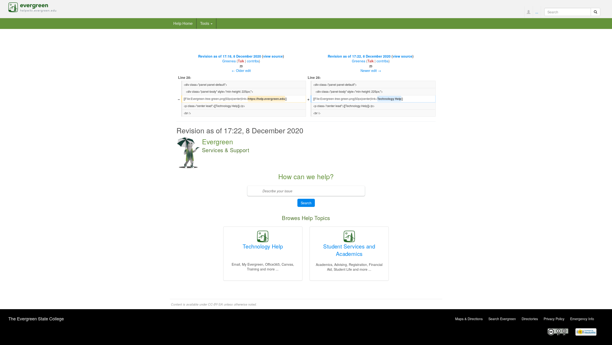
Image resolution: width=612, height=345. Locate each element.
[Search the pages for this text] (595, 12)
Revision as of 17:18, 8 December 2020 (229, 56)
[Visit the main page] (32, 6)
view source (273, 56)
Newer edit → (371, 70)
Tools (205, 23)
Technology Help (263, 246)
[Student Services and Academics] (349, 235)
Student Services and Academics (349, 249)
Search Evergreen (502, 318)
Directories (530, 318)
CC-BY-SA (215, 304)
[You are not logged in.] (528, 12)
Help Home (183, 23)
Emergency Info (582, 318)
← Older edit (241, 70)
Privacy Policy (554, 318)
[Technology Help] (263, 235)
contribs (253, 61)
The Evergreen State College (36, 318)
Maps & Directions (469, 318)
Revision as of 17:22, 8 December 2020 (359, 56)
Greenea (229, 61)
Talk (241, 61)
